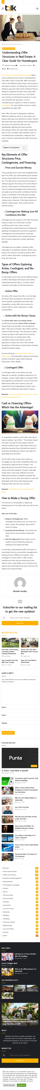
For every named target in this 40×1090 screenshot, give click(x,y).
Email (4, 715)
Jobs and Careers (9, 922)
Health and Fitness (9, 875)
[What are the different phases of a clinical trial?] (7, 972)
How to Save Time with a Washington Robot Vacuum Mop (29, 651)
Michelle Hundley (10, 65)
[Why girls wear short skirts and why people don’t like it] (7, 819)
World (5, 935)
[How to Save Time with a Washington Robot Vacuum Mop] (29, 643)
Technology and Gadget (11, 885)
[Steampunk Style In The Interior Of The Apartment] (7, 857)
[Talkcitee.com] (10, 8)
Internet (5, 932)
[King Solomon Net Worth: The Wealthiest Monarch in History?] (7, 829)
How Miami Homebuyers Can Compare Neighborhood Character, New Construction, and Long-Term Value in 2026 (19, 1021)
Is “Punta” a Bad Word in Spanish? (15, 770)
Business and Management (12, 878)
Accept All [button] (21, 1085)
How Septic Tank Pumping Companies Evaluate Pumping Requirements (10, 651)
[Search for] (37, 9)
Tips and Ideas (8, 895)
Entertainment (8, 881)
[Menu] (3, 9)
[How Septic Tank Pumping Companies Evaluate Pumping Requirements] (10, 643)
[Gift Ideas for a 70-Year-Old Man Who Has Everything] (7, 957)
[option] (20, 1014)
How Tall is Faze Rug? (22, 807)
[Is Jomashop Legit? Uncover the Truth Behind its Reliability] (7, 781)
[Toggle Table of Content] (23, 148)
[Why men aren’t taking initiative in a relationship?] (7, 801)
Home (6, 44)
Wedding (6, 915)
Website (4, 723)
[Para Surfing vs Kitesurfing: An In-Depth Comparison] (7, 838)
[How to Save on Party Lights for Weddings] (7, 988)
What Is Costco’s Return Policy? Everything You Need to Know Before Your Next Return (26, 790)
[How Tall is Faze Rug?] (7, 810)
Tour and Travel (8, 908)
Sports (5, 892)
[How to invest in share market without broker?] (7, 848)
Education (6, 912)
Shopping (6, 919)
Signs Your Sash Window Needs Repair (28, 661)
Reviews (6, 868)
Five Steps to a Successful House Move (16, 75)
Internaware (6, 105)
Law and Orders (8, 929)
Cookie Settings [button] (9, 1085)
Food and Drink (8, 898)
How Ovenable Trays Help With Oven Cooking (10, 661)
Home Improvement (15, 44)
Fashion (5, 888)
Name (4, 707)
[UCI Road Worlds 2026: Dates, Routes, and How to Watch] (32, 988)
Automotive (7, 905)
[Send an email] (16, 65)
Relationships (7, 925)
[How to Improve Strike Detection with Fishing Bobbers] (20, 988)
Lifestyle (6, 902)
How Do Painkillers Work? (9, 963)
